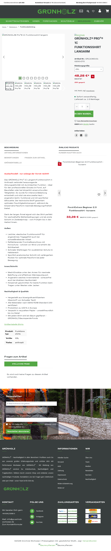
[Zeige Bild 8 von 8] (47, 78)
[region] (33, 62)
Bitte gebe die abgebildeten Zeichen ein (25, 416)
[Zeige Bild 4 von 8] (31, 78)
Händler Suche (63, 457)
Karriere (88, 475)
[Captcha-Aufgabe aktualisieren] (51, 410)
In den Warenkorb (83, 114)
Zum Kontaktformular (12, 524)
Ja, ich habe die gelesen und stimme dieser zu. (32, 425)
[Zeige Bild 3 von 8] (28, 78)
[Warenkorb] (107, 11)
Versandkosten (90, 91)
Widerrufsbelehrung (65, 483)
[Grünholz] (88, 35)
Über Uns (88, 457)
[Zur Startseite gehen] (56, 11)
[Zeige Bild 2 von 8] (24, 78)
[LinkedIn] (81, 135)
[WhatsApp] (86, 135)
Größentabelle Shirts (14, 324)
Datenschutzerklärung (33, 424)
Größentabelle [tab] (13, 163)
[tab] (11, 148)
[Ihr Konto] (100, 11)
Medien (88, 466)
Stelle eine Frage (21, 364)
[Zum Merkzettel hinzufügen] (99, 195)
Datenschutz (62, 479)
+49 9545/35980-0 (8, 513)
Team (87, 462)
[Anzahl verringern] (76, 106)
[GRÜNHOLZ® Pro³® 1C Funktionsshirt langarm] (33, 57)
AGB (59, 466)
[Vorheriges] (3, 57)
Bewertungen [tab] (11, 158)
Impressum (62, 475)
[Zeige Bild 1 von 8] (20, 78)
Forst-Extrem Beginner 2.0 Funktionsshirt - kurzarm (82, 209)
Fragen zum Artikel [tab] (35, 158)
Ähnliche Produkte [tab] (69, 147)
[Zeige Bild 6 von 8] (39, 78)
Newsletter (89, 470)
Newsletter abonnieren (18, 431)
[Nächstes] (63, 57)
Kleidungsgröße (81, 66)
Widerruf (61, 488)
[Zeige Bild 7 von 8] (43, 78)
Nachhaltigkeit (90, 479)
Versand (61, 462)
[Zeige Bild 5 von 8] (35, 78)
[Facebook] (76, 135)
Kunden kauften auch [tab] (70, 153)
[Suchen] (88, 11)
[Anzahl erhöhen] (87, 106)
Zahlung (61, 470)
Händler (86, 124)
